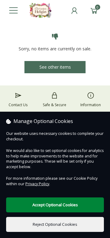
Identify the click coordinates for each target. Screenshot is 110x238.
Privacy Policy (37, 183)
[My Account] (74, 10)
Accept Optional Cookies (55, 204)
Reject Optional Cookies (55, 224)
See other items (55, 67)
